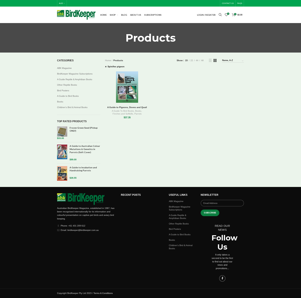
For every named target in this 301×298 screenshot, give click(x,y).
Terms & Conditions (103, 293)
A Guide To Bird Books (123, 111)
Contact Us (228, 3)
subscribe (210, 213)
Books (138, 111)
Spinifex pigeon (116, 66)
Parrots (138, 113)
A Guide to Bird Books (68, 96)
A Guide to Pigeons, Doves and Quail (127, 107)
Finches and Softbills (123, 113)
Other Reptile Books (67, 85)
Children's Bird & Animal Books (72, 107)
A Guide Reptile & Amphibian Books (74, 79)
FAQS (239, 3)
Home (108, 60)
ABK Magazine (64, 68)
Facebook (222, 278)
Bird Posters (63, 90)
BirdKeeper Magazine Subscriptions (74, 73)
